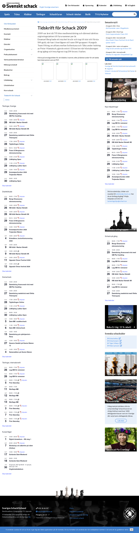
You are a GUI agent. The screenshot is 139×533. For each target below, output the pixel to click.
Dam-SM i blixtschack (17, 328)
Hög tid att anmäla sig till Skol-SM (118, 48)
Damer (132, 71)
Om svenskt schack (77, 518)
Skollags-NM (13, 389)
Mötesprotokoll (10, 65)
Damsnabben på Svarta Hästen (20, 352)
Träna (17, 14)
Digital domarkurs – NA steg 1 (20, 439)
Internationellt (130, 66)
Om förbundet (73, 5)
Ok (132, 530)
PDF (50, 81)
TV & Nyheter (102, 14)
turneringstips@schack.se (117, 201)
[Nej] (136, 530)
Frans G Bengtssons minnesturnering (16, 151)
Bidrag (6, 75)
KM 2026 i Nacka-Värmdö (18, 122)
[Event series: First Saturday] (18, 380)
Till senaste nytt (115, 59)
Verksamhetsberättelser (14, 60)
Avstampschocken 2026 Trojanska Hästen (18, 173)
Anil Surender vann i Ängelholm (117, 28)
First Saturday (14, 383)
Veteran (108, 73)
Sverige (107, 66)
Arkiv (7, 100)
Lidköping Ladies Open (18, 166)
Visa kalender (7, 185)
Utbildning (117, 5)
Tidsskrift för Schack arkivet (77, 22)
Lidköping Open (15, 159)
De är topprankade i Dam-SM (117, 34)
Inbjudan (22, 120)
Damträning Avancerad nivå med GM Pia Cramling (21, 114)
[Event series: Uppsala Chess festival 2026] (18, 264)
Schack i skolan (73, 14)
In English (131, 5)
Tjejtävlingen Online (16, 144)
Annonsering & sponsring (79, 515)
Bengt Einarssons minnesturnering (15, 200)
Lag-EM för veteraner (17, 370)
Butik (88, 14)
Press (72, 508)
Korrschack (8, 90)
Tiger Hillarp (114, 343)
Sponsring (89, 5)
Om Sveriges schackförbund (48, 22)
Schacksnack (114, 341)
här (29, 517)
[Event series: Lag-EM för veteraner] (121, 284)
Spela (7, 14)
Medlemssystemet (11, 29)
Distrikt (7, 44)
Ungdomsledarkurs (16, 469)
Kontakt (7, 34)
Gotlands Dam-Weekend (18, 454)
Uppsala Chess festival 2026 (19, 266)
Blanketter (8, 70)
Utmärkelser (9, 85)
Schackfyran (56, 14)
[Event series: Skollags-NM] (18, 393)
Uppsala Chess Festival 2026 (20, 260)
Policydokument (10, 54)
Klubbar (28, 14)
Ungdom (109, 69)
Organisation (9, 49)
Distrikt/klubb (117, 66)
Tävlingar (40, 14)
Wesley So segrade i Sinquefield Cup (119, 54)
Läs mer (121, 421)
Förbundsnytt (123, 71)
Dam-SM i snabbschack (17, 321)
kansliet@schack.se (45, 511)
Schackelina (113, 338)
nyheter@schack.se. (123, 194)
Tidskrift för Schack (12, 95)
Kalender (103, 5)
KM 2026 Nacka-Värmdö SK (19, 129)
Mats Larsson (114, 346)
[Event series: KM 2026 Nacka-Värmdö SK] (18, 251)
